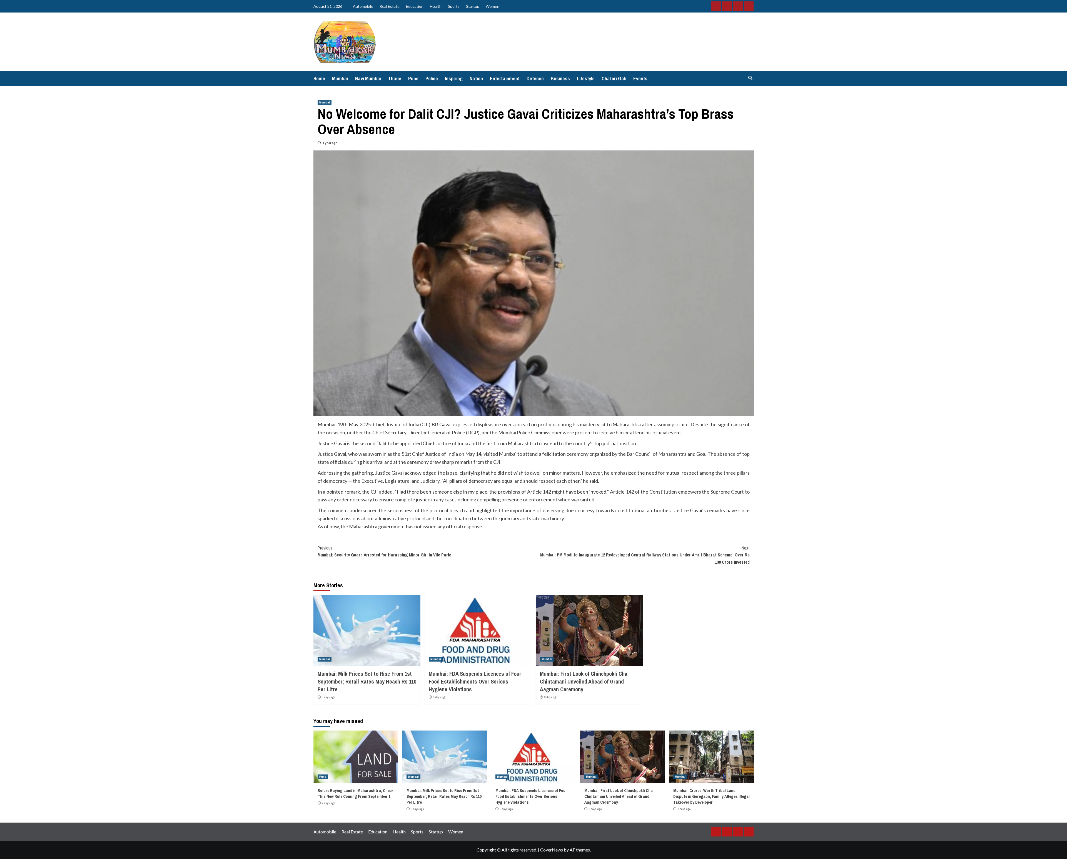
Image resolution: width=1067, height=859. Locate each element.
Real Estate (390, 6)
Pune (413, 78)
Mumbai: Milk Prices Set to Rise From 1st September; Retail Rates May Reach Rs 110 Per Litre (367, 681)
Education (414, 6)
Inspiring (454, 78)
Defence (535, 78)
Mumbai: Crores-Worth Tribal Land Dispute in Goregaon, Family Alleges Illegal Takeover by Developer (711, 796)
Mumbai (340, 78)
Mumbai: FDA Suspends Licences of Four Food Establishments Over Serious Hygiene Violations (475, 681)
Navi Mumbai (368, 78)
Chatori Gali (614, 78)
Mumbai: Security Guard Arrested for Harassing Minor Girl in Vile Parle (384, 551)
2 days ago (328, 803)
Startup (472, 6)
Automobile (363, 6)
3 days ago (328, 697)
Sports (454, 6)
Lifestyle (586, 78)
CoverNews (551, 849)
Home (319, 78)
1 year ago (329, 143)
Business (560, 78)
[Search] (750, 78)
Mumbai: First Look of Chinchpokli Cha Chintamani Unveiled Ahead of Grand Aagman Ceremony (583, 681)
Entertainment (505, 78)
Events (640, 78)
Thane (394, 78)
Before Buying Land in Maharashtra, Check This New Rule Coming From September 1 (355, 793)
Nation (476, 78)
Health (436, 6)
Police (431, 78)
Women (492, 6)
